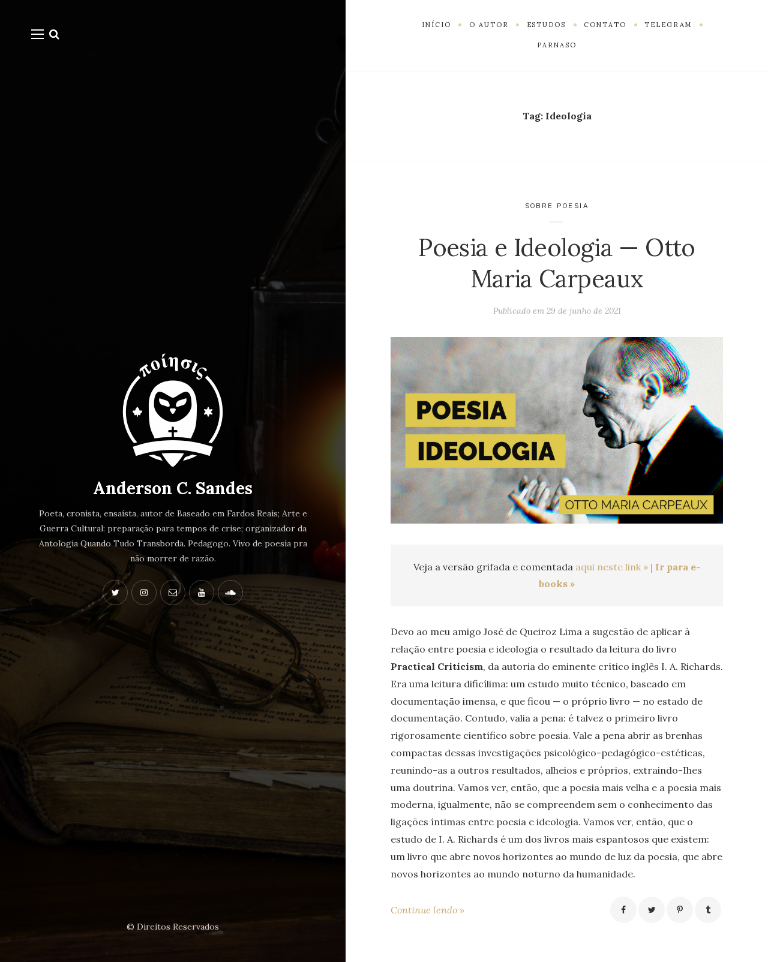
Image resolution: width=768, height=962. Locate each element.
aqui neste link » (611, 567)
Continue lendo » (427, 910)
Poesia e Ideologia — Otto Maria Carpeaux (556, 263)
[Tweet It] (651, 910)
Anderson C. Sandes (173, 488)
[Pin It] (680, 910)
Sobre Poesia (557, 206)
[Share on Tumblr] (708, 910)
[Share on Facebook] (623, 910)
